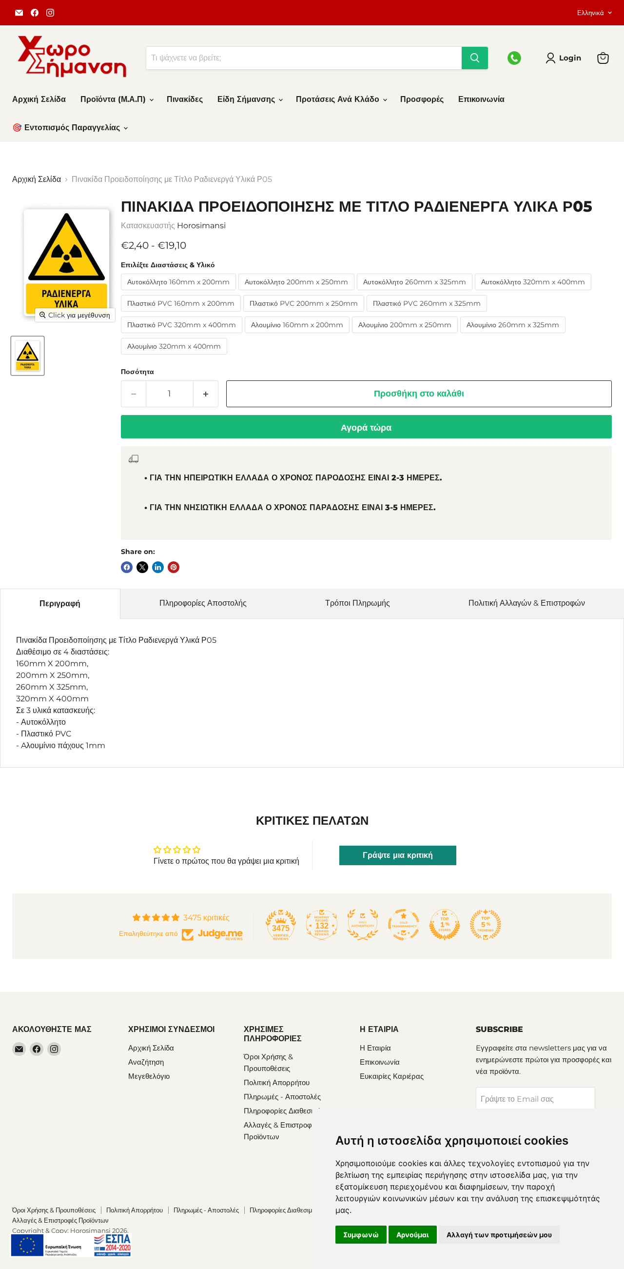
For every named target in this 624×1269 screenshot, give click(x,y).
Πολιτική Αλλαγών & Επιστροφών (526, 603)
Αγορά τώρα (366, 427)
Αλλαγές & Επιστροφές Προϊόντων (60, 1220)
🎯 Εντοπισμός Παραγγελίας (67, 127)
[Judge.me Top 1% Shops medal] (444, 924)
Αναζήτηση (146, 1062)
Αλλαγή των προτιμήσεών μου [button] (499, 1234)
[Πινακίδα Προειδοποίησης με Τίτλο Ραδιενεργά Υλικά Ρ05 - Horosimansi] (27, 356)
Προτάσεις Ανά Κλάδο (339, 99)
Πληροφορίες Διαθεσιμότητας (291, 1110)
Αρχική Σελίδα (39, 99)
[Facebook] (34, 13)
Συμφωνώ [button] (361, 1234)
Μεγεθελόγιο (149, 1076)
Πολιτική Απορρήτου (277, 1082)
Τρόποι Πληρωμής (357, 603)
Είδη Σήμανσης (247, 99)
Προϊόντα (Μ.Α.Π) (114, 99)
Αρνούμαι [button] (412, 1234)
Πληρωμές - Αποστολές (282, 1096)
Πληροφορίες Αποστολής (203, 603)
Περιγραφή (59, 603)
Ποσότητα (137, 372)
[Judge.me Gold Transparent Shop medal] (403, 924)
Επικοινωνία (481, 99)
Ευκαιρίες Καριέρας (392, 1076)
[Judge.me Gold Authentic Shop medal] (362, 924)
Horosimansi (201, 225)
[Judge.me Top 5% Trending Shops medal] (485, 924)
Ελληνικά (590, 13)
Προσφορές (422, 99)
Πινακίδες (185, 99)
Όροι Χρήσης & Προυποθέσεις (54, 1210)
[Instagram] (50, 13)
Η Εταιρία (375, 1047)
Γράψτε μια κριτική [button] (398, 855)
